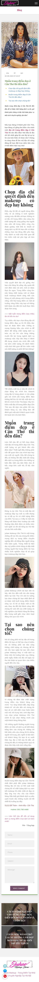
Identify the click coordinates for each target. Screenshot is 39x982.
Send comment (19, 888)
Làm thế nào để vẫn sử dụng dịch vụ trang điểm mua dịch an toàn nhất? (19, 818)
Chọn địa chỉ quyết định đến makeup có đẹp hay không (19, 89)
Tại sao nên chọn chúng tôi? (19, 101)
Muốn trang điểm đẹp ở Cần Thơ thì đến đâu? (20, 95)
